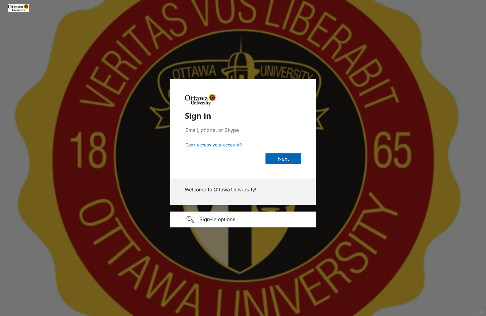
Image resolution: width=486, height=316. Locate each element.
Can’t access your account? (213, 144)
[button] (243, 219)
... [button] (479, 310)
